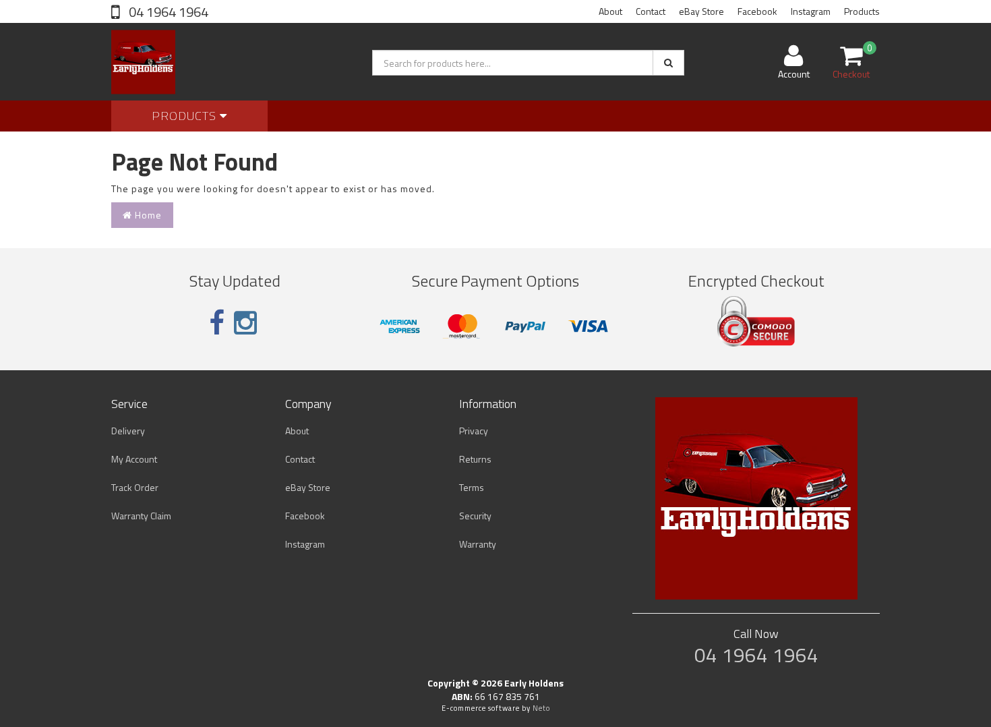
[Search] (668, 63)
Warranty (477, 544)
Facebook (757, 11)
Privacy (473, 431)
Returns (475, 459)
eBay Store (701, 11)
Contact (650, 11)
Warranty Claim (141, 515)
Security (475, 515)
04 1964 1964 (167, 11)
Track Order (134, 487)
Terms (471, 487)
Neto (541, 708)
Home (147, 215)
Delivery (128, 431)
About (610, 11)
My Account (134, 459)
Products (862, 11)
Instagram (811, 11)
